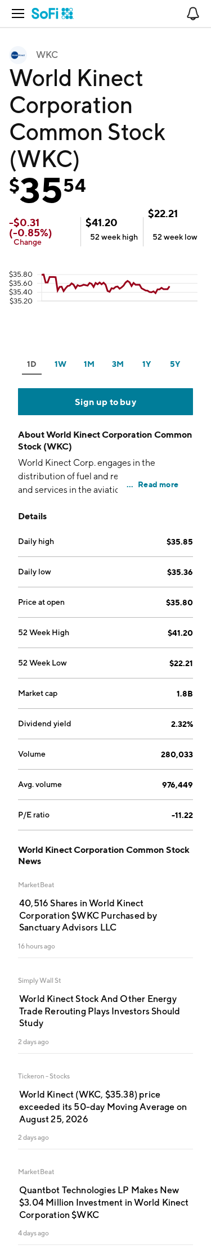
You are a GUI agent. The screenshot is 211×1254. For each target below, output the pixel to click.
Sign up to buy (105, 401)
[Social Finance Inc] (52, 13)
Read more (158, 484)
